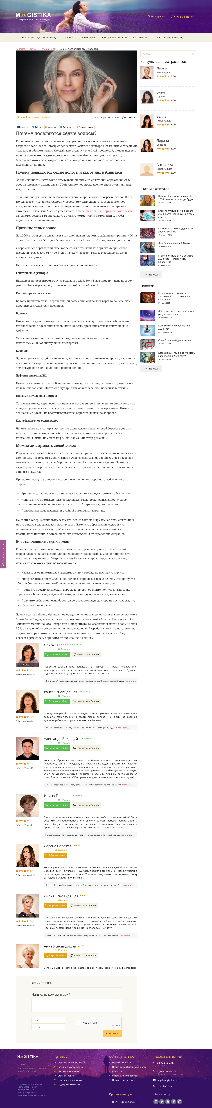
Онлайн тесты (87, 37)
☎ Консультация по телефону (39, 37)
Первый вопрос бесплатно (72, 1062)
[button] (3, 554)
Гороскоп (69, 37)
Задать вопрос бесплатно (168, 37)
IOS (116, 1102)
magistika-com (165, 1085)
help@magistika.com (168, 1080)
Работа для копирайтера (125, 1075)
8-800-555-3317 (166, 1062)
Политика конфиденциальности (129, 1066)
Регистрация (158, 16)
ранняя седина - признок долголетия (107, 211)
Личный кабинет (183, 16)
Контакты (138, 37)
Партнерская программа (71, 1079)
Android (129, 1102)
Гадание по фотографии (70, 1066)
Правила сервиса (121, 1062)
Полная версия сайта (123, 1079)
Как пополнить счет (68, 1071)
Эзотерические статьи (114, 37)
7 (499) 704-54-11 (166, 1071)
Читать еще (151, 274)
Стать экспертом (66, 1075)
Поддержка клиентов (69, 1084)
